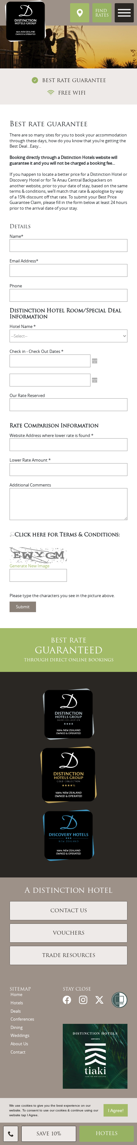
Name (15, 236)
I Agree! (116, 1110)
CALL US (10, 1134)
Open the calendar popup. (94, 360)
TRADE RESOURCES (68, 955)
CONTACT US (68, 911)
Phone (16, 286)
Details (20, 227)
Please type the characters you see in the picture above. (62, 595)
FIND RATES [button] (102, 13)
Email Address (23, 261)
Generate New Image (29, 566)
